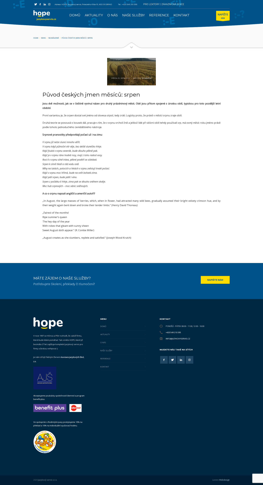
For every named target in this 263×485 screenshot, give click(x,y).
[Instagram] (49, 4)
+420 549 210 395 (173, 332)
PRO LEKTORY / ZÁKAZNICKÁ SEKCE (163, 4)
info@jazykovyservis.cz (178, 338)
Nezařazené (147, 78)
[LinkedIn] (44, 4)
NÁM (223, 16)
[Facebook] (40, 4)
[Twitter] (35, 4)
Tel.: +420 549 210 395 (127, 4)
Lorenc (221, 479)
